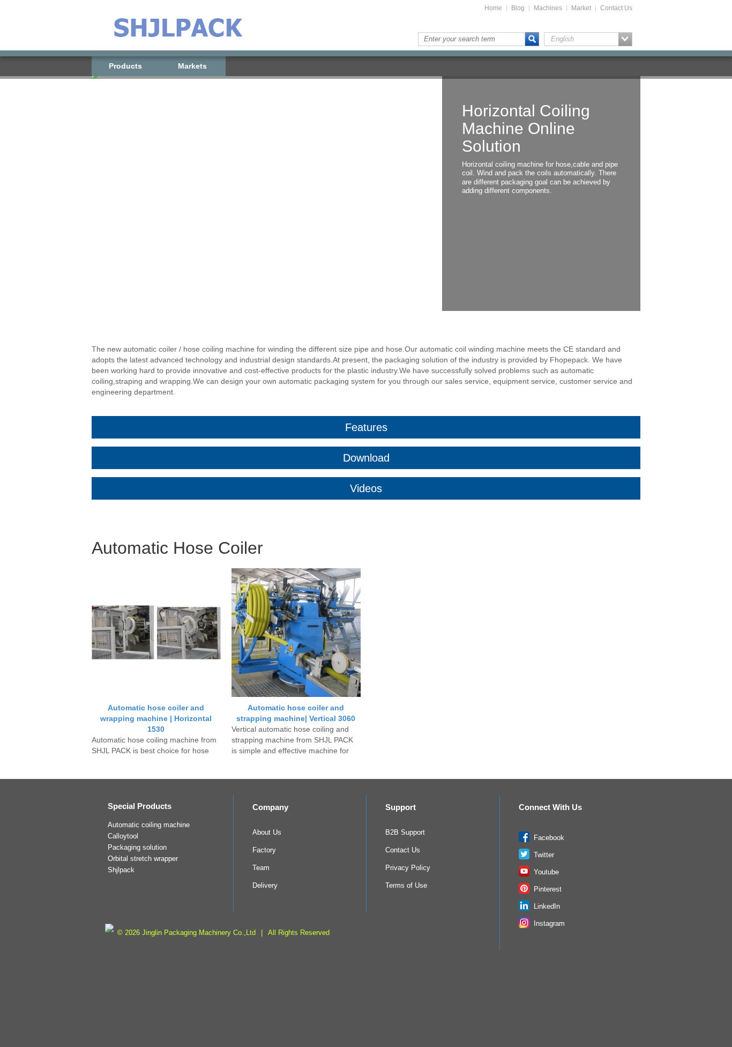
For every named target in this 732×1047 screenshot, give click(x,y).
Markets (192, 66)
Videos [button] (366, 488)
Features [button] (366, 427)
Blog (518, 8)
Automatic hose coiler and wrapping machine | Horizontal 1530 (156, 718)
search (532, 39)
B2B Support (405, 832)
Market (581, 8)
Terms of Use (406, 885)
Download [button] (366, 458)
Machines (548, 8)
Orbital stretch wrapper (143, 859)
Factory (264, 850)
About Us (266, 832)
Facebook (548, 838)
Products (125, 66)
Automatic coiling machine (149, 825)
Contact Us (616, 8)
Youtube (545, 872)
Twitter (543, 855)
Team (261, 868)
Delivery (265, 885)
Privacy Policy (407, 868)
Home (493, 8)
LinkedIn (546, 906)
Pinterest (547, 889)
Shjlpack (121, 870)
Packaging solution (137, 847)
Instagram (548, 923)
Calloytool (123, 836)
